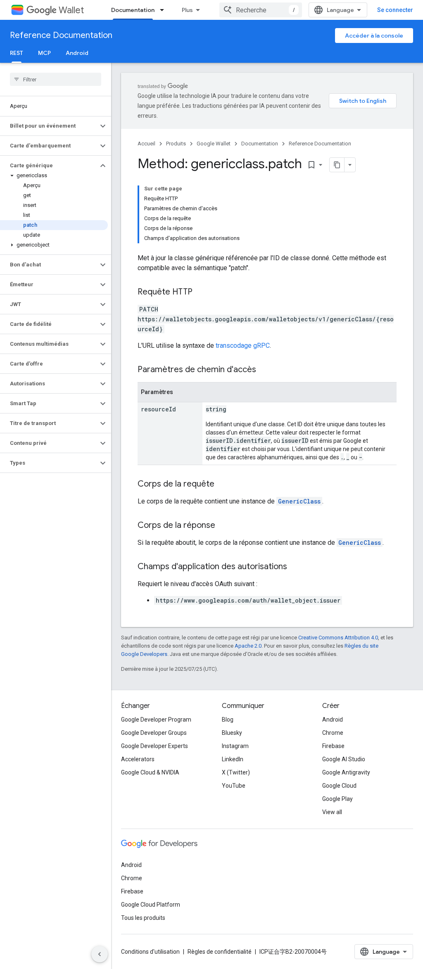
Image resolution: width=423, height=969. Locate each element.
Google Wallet (214, 143)
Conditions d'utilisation (150, 951)
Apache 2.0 (248, 646)
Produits (176, 143)
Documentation (132, 10)
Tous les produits (143, 917)
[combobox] (260, 9)
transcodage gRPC (243, 345)
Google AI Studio (343, 759)
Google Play (337, 799)
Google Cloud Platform (150, 904)
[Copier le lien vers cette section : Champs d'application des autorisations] (295, 567)
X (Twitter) (236, 772)
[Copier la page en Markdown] (337, 165)
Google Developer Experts (154, 746)
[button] (49, 126)
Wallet (71, 10)
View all (332, 812)
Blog (227, 719)
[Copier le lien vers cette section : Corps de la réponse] (223, 526)
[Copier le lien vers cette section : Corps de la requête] (222, 484)
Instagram (235, 746)
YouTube (233, 785)
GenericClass (299, 501)
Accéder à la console (374, 35)
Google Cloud (339, 785)
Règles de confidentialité (220, 951)
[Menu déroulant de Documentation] (164, 10)
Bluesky (232, 732)
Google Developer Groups (154, 732)
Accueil (146, 143)
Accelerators (137, 759)
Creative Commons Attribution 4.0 (338, 637)
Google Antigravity (346, 772)
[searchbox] (55, 79)
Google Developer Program (156, 719)
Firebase (333, 746)
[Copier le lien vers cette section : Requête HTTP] (200, 292)
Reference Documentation (61, 35)
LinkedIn (232, 759)
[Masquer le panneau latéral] (99, 954)
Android (77, 53)
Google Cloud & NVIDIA (150, 772)
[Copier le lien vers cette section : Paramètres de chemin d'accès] (264, 370)
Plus (187, 10)
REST (16, 53)
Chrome (332, 732)
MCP (44, 53)
